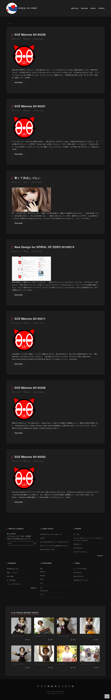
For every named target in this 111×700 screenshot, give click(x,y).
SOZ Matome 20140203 (30, 457)
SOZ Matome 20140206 (30, 388)
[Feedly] (73, 686)
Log (41, 583)
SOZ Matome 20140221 (30, 106)
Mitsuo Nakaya (39, 39)
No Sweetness (78, 548)
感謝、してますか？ (13, 572)
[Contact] (66, 686)
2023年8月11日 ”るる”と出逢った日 (50, 534)
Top (107, 696)
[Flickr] (52, 686)
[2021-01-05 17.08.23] (21, 626)
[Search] (35, 543)
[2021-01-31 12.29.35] (44, 653)
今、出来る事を (11, 580)
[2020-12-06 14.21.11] (90, 653)
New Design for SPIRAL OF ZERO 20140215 (44, 247)
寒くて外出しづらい (27, 178)
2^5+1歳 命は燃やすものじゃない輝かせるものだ (54, 542)
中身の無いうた (78, 544)
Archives (84, 8)
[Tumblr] (59, 686)
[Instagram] (42, 686)
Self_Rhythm (44, 590)
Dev (41, 587)
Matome (28, 39)
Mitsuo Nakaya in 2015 (47, 549)
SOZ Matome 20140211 (30, 318)
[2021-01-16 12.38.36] (67, 626)
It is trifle (17, 612)
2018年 (42, 538)
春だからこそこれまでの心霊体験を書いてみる (53, 545)
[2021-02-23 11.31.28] (44, 626)
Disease (42, 575)
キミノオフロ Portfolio (80, 568)
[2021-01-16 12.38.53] (21, 653)
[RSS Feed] (69, 686)
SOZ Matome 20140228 (30, 34)
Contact (101, 8)
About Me (74, 8)
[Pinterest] (55, 686)
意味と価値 (10, 576)
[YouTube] (49, 686)
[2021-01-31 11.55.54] (90, 626)
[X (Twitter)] (62, 686)
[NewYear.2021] (67, 653)
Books (93, 8)
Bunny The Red (78, 576)
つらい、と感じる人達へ (14, 584)
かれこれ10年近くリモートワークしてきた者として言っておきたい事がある (88, 539)
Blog (27, 182)
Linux (42, 594)
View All (100, 555)
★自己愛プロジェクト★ (81, 580)
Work (41, 579)
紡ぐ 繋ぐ (77, 534)
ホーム (10, 23)
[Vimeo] (38, 686)
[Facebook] (45, 686)
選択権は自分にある (13, 568)
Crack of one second (80, 552)
